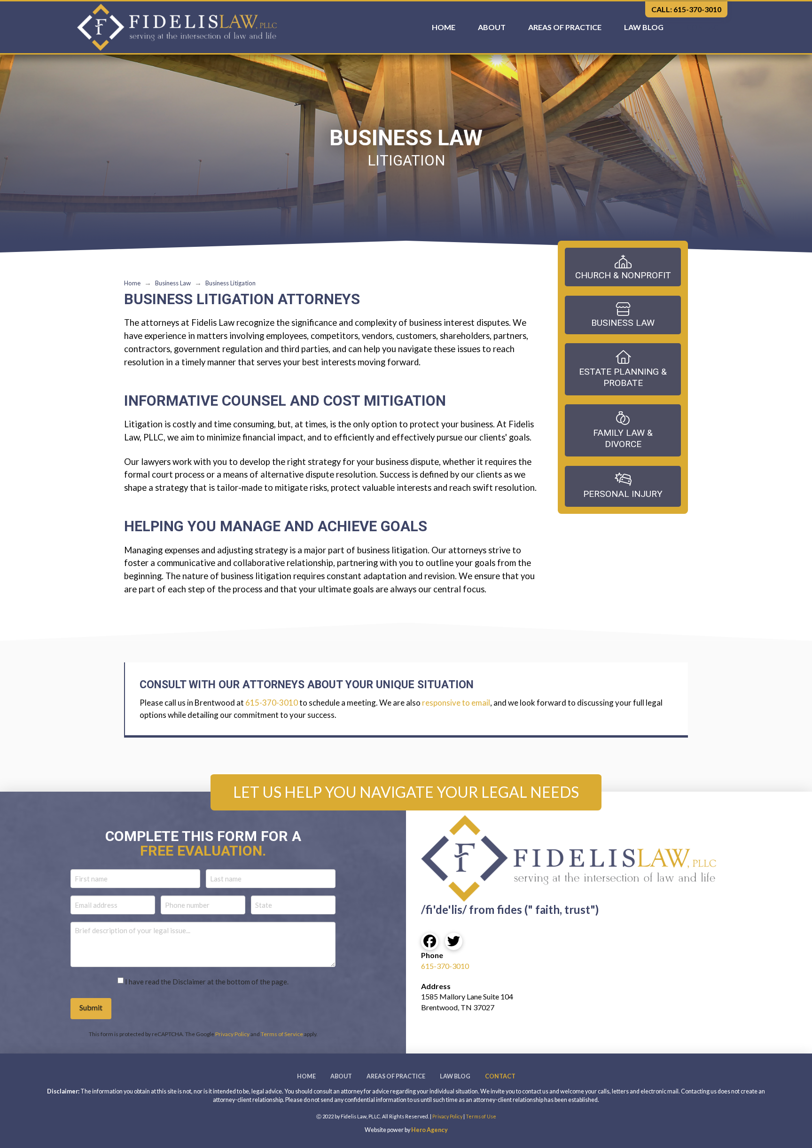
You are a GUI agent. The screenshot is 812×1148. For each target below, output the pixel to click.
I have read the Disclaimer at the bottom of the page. (207, 981)
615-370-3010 (271, 703)
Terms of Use (481, 1116)
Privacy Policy (232, 1034)
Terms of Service (282, 1034)
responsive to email (456, 703)
